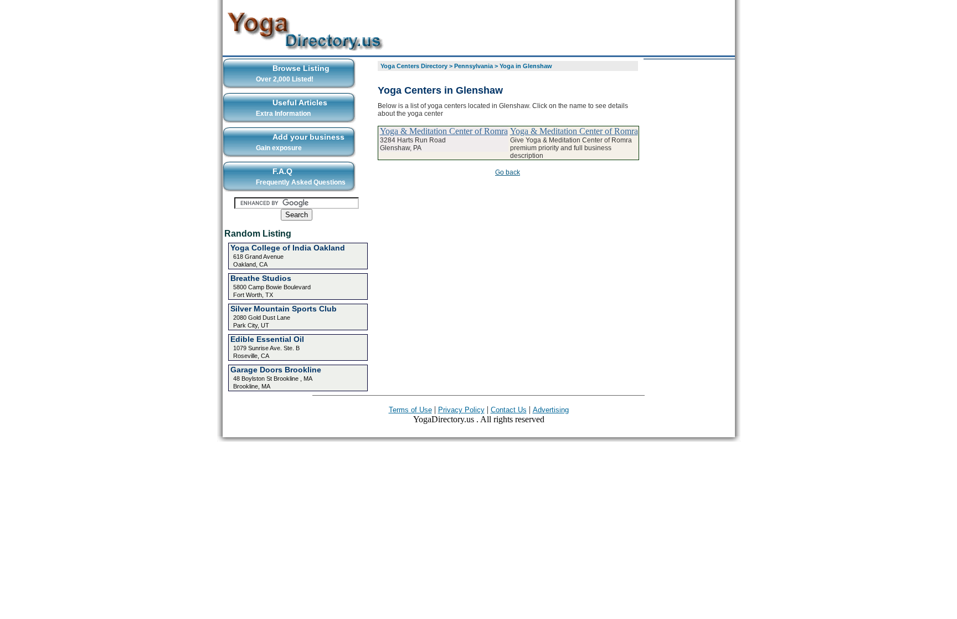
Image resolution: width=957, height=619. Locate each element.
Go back (507, 172)
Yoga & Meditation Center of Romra (444, 131)
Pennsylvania (473, 66)
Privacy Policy (461, 410)
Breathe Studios (260, 278)
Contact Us (509, 410)
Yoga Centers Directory (413, 66)
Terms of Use (410, 410)
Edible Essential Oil (267, 339)
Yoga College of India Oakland (287, 247)
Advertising (551, 410)
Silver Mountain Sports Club (283, 308)
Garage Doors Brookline (275, 369)
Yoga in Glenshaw (526, 66)
